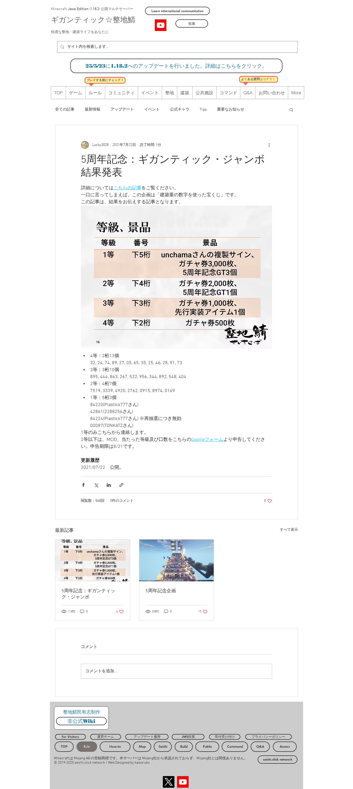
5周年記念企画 (160, 591)
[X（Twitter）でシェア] (96, 484)
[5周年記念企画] (176, 560)
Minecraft (59, 9)
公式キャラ (179, 109)
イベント (152, 109)
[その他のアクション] (269, 145)
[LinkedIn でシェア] (108, 484)
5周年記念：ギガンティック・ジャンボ (88, 594)
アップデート (122, 109)
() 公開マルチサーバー (110, 9)
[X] (168, 782)
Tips (203, 109)
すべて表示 (289, 530)
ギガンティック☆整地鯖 (93, 20)
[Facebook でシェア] (83, 484)
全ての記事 (64, 109)
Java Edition (78, 9)
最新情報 (92, 109)
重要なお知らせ (230, 109)
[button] (291, 109)
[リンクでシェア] (121, 484)
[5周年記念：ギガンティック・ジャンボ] (92, 560)
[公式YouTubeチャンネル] (160, 25)
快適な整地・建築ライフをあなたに (80, 32)
